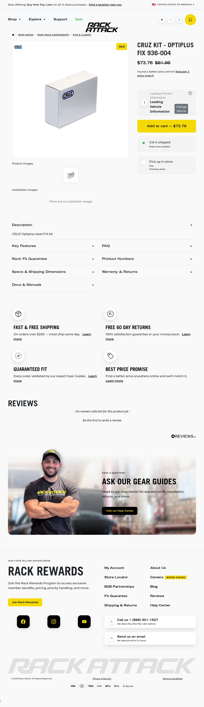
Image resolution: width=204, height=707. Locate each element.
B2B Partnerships (119, 586)
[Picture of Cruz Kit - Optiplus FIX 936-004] (71, 175)
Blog (154, 586)
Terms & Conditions (172, 679)
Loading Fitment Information (161, 95)
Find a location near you (105, 4)
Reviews (157, 596)
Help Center (160, 605)
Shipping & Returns (120, 605)
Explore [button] (35, 19)
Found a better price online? (163, 73)
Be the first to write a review (102, 420)
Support (60, 19)
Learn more (114, 381)
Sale (79, 19)
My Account (114, 568)
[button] (102, 419)
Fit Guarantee (115, 596)
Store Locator (116, 577)
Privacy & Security (102, 679)
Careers (156, 577)
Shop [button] (13, 19)
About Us (158, 568)
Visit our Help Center (119, 511)
